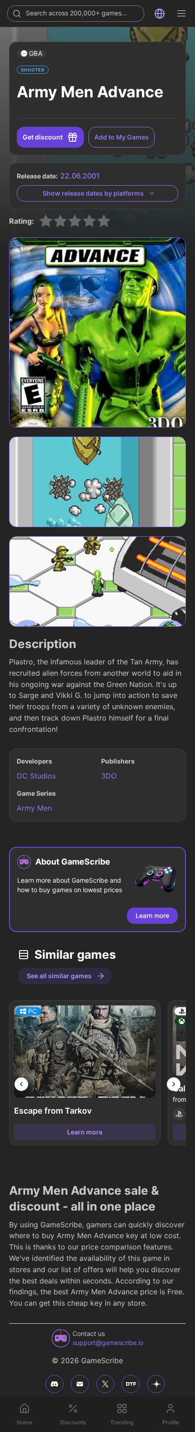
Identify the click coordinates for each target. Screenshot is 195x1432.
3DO (109, 775)
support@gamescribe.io (108, 1342)
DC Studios (36, 775)
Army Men (34, 807)
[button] (31, 53)
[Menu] (181, 13)
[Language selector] (159, 13)
